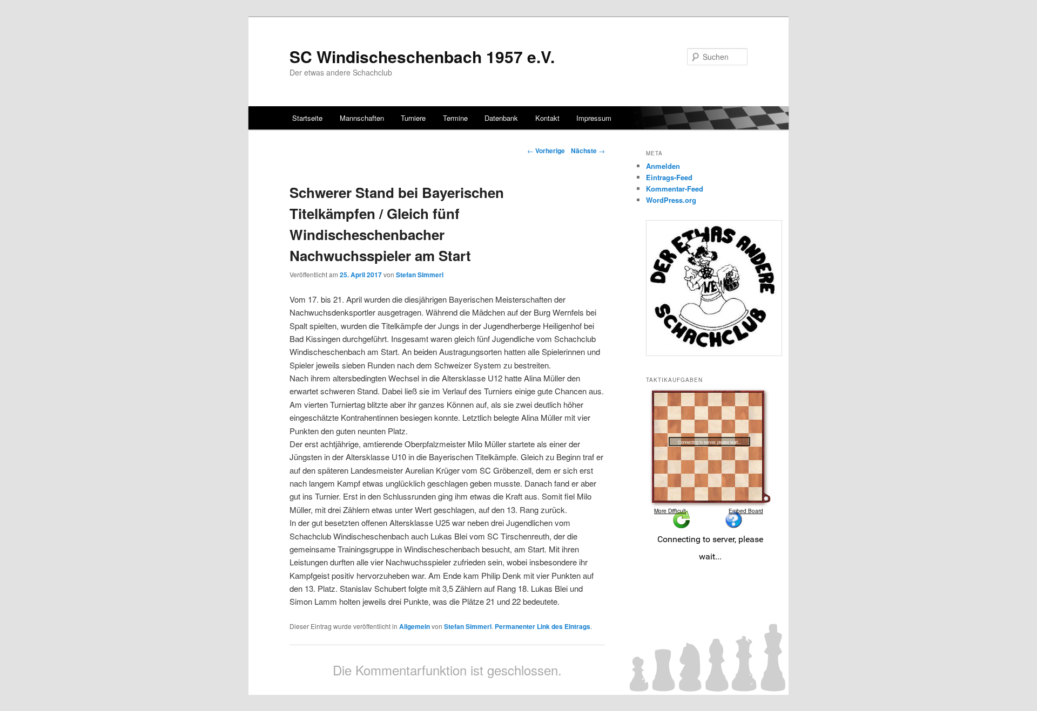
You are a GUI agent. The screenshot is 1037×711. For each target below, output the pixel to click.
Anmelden (663, 166)
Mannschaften (362, 118)
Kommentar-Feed (674, 188)
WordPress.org (671, 200)
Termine (455, 118)
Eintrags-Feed (669, 177)
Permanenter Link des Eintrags (542, 626)
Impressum (593, 118)
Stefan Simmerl (419, 274)
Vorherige (546, 150)
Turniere (413, 118)
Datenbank (501, 118)
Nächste (588, 150)
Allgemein (414, 626)
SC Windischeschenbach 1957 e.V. (422, 56)
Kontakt (547, 118)
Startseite (307, 118)
